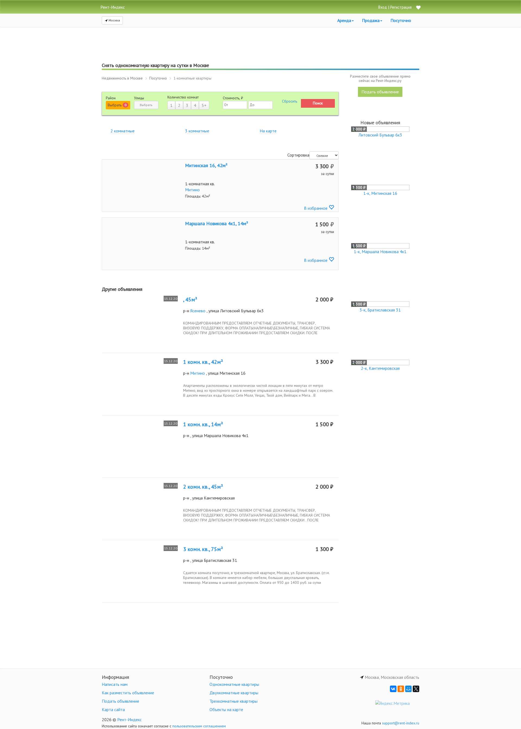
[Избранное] (418, 8)
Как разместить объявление (128, 692)
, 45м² (190, 299)
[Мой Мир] (408, 689)
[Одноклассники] (401, 689)
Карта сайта (113, 709)
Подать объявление (380, 91)
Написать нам (115, 684)
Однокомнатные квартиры (234, 684)
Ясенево (197, 310)
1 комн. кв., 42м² (203, 361)
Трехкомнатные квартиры (233, 701)
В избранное (316, 208)
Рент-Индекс (129, 719)
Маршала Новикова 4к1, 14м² (216, 223)
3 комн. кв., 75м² (203, 549)
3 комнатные (197, 130)
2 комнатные (122, 130)
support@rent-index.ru (400, 723)
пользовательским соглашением (199, 726)
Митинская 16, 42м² (206, 165)
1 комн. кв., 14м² (203, 424)
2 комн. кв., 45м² (203, 486)
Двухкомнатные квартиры (233, 692)
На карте (268, 130)
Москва (114, 20)
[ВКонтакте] (393, 689)
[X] (416, 689)
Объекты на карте (226, 709)
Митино (192, 189)
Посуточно (400, 20)
